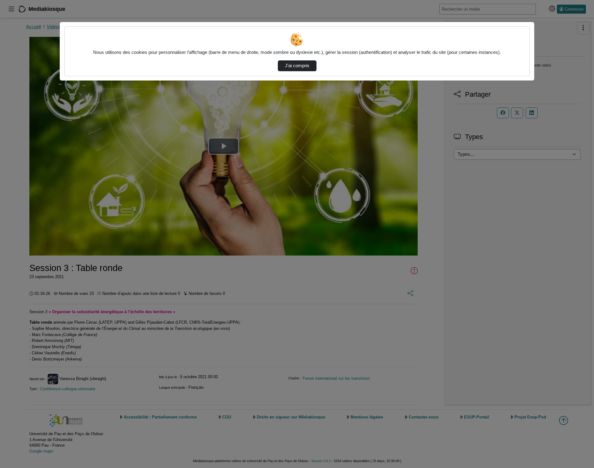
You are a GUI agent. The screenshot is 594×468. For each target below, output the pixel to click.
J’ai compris (297, 65)
